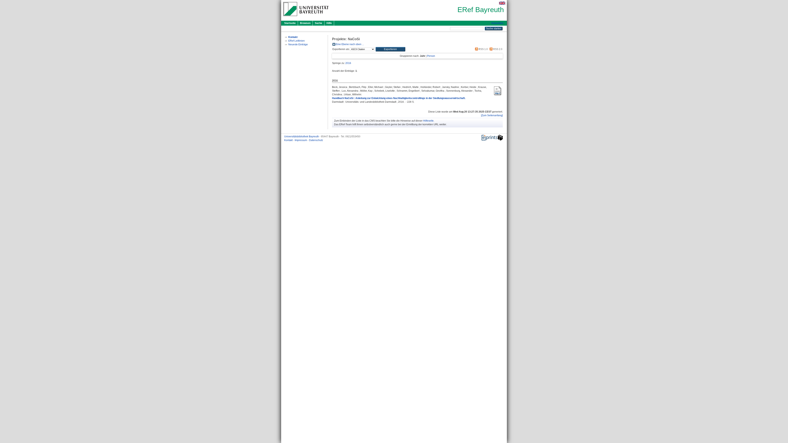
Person (431, 56)
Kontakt (288, 140)
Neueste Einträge (298, 44)
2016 (348, 63)
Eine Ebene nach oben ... (350, 44)
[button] (390, 49)
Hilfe (329, 23)
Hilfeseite (428, 120)
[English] (502, 3)
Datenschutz (316, 140)
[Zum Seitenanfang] (492, 115)
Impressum (301, 140)
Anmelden (497, 23)
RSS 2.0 (497, 49)
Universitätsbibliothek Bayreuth (302, 136)
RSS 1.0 (483, 49)
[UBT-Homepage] (306, 17)
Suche (318, 23)
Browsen (305, 23)
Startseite (290, 23)
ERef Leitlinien (296, 40)
